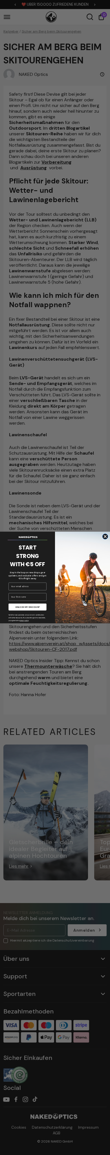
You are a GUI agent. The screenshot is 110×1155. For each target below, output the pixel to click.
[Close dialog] (105, 537)
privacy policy (24, 621)
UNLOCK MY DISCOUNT (27, 607)
